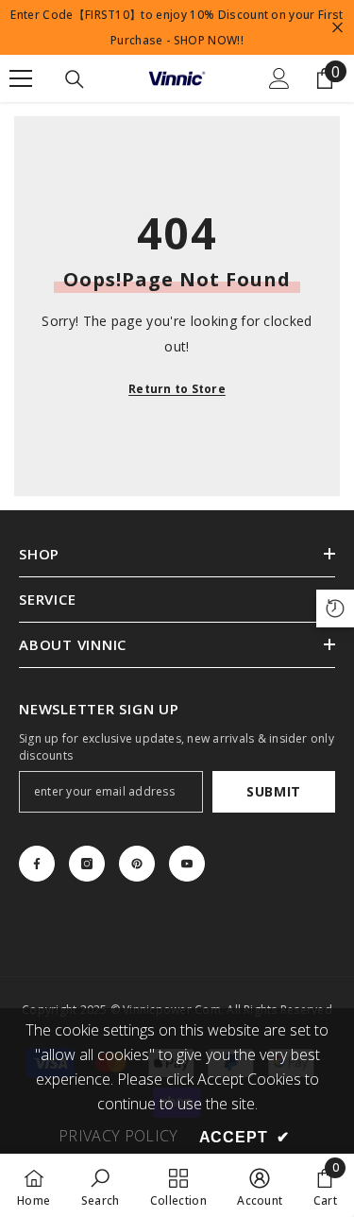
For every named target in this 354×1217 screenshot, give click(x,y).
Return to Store (177, 389)
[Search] (74, 79)
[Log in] (279, 78)
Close (337, 28)
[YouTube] (187, 864)
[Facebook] (37, 864)
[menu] (20, 78)
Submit (273, 791)
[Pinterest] (137, 864)
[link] (100, 1185)
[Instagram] (87, 864)
